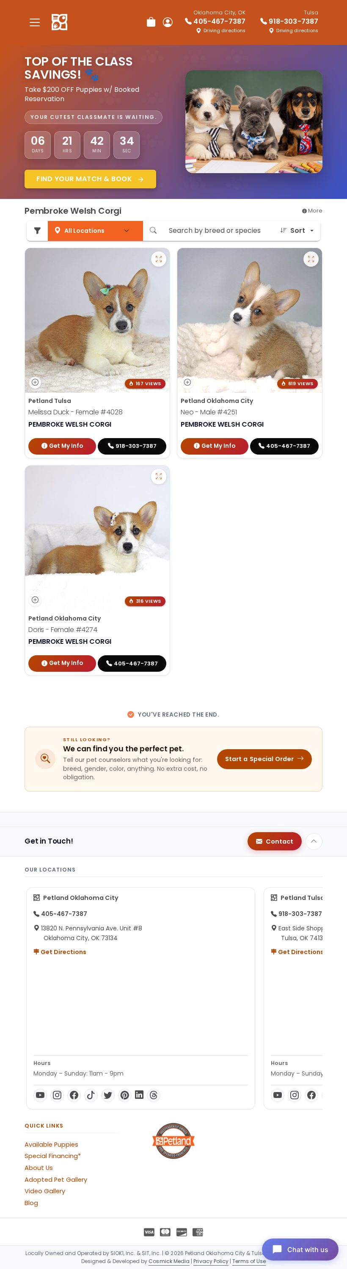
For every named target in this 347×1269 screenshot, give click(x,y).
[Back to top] (314, 841)
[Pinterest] (125, 1095)
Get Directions (62, 952)
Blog (31, 1203)
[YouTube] (40, 1095)
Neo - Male (209, 412)
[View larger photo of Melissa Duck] (158, 259)
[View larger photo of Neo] (311, 259)
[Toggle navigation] (35, 22)
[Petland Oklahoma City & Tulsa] (59, 22)
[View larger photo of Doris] (158, 476)
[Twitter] (108, 1095)
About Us (39, 1168)
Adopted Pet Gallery (56, 1179)
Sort (297, 230)
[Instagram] (57, 1095)
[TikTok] (91, 1095)
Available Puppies (51, 1144)
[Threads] (153, 1095)
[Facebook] (74, 1095)
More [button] (314, 211)
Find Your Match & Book (85, 179)
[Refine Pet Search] (37, 231)
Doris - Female (62, 629)
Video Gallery (45, 1191)
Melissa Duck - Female (75, 412)
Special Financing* (53, 1156)
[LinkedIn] (139, 1095)
